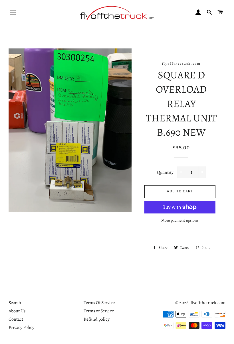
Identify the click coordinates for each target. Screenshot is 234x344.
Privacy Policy (21, 327)
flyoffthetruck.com (208, 303)
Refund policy (97, 319)
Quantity (165, 172)
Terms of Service (99, 311)
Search (15, 303)
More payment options (180, 220)
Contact (16, 319)
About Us (17, 311)
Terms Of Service (99, 303)
